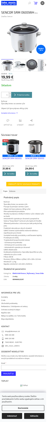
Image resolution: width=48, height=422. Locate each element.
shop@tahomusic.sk (12, 331)
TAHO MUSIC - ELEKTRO (13, 342)
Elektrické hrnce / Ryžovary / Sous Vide (28, 273)
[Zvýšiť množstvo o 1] (10, 93)
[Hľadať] (29, 3)
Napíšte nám (5, 313)
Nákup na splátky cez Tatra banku (13, 316)
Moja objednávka (7, 319)
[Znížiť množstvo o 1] (10, 96)
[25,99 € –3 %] (35, 147)
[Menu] (42, 3)
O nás (3, 300)
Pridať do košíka (23, 95)
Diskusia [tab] (12, 191)
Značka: (7, 16)
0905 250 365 (9, 335)
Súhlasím (34, 416)
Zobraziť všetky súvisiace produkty (24, 184)
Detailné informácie (8, 113)
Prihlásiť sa (8, 374)
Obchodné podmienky (9, 303)
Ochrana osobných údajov (10, 309)
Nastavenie (23, 408)
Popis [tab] (5, 191)
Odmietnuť (12, 416)
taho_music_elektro (12, 346)
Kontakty (4, 297)
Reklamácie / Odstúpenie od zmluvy (14, 306)
